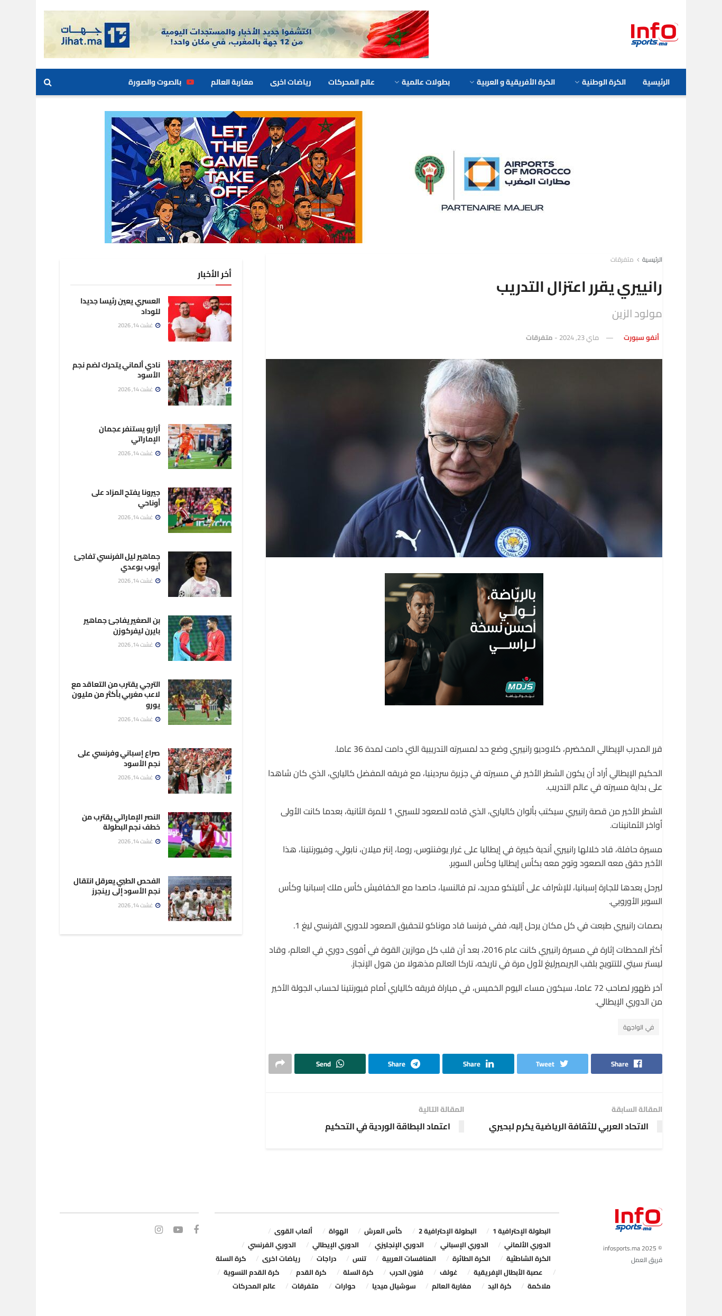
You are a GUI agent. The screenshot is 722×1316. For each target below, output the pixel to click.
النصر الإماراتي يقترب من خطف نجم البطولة (121, 822)
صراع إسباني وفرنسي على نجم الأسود (119, 758)
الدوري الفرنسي (272, 1244)
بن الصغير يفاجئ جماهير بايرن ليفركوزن (122, 625)
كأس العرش (383, 1231)
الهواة (338, 1231)
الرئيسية (656, 82)
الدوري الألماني (527, 1244)
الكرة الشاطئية (528, 1258)
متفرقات (622, 259)
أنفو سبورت (641, 337)
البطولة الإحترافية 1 (522, 1231)
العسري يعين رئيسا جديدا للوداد (120, 306)
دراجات (326, 1258)
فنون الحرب (406, 1272)
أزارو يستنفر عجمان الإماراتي (129, 434)
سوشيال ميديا (394, 1286)
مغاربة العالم (232, 82)
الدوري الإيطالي (335, 1244)
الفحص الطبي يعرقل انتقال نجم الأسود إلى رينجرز (116, 886)
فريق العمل (646, 1260)
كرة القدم (311, 1272)
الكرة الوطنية (604, 82)
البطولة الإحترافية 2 (448, 1231)
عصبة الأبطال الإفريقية (508, 1272)
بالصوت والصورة (154, 82)
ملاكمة (539, 1286)
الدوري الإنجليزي (399, 1244)
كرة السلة (231, 1258)
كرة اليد (500, 1286)
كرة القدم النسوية (252, 1272)
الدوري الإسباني (464, 1244)
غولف (449, 1272)
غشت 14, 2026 (136, 325)
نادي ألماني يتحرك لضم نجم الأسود (116, 370)
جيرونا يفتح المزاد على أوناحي (125, 497)
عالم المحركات (351, 82)
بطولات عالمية (426, 82)
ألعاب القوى (293, 1231)
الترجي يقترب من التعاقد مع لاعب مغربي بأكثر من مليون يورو (115, 694)
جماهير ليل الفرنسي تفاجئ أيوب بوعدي (117, 561)
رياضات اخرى (290, 82)
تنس (359, 1258)
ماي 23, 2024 (579, 337)
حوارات (345, 1286)
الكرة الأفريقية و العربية (516, 82)
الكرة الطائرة (471, 1258)
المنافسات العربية (409, 1258)
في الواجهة (638, 1027)
